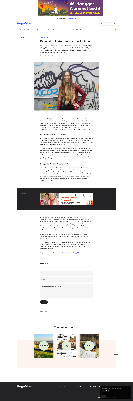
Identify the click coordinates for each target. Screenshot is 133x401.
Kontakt (76, 386)
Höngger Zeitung (72, 18)
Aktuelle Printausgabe (86, 386)
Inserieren (70, 386)
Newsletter (63, 386)
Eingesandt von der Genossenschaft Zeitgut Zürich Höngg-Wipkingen (62, 253)
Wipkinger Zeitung (61, 18)
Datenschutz (105, 390)
